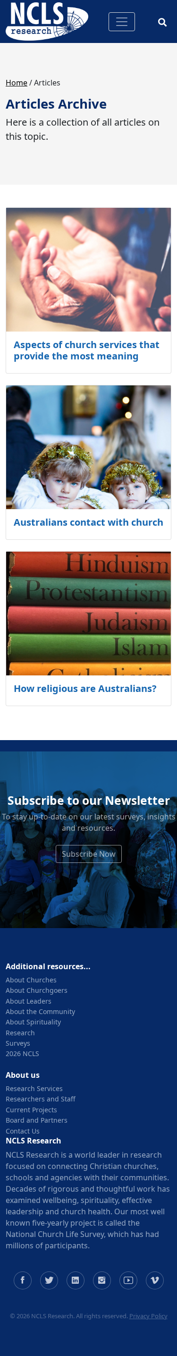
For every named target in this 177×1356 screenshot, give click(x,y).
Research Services (34, 1088)
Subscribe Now (89, 854)
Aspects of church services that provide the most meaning (87, 350)
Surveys (18, 1043)
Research (20, 1032)
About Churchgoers (36, 990)
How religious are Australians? (85, 688)
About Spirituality (33, 1021)
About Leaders (28, 1001)
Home (16, 82)
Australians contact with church (88, 522)
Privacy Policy (148, 1316)
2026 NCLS (22, 1053)
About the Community (40, 1011)
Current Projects (31, 1109)
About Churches (31, 979)
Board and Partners (36, 1120)
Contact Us (23, 1130)
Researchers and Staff (41, 1098)
